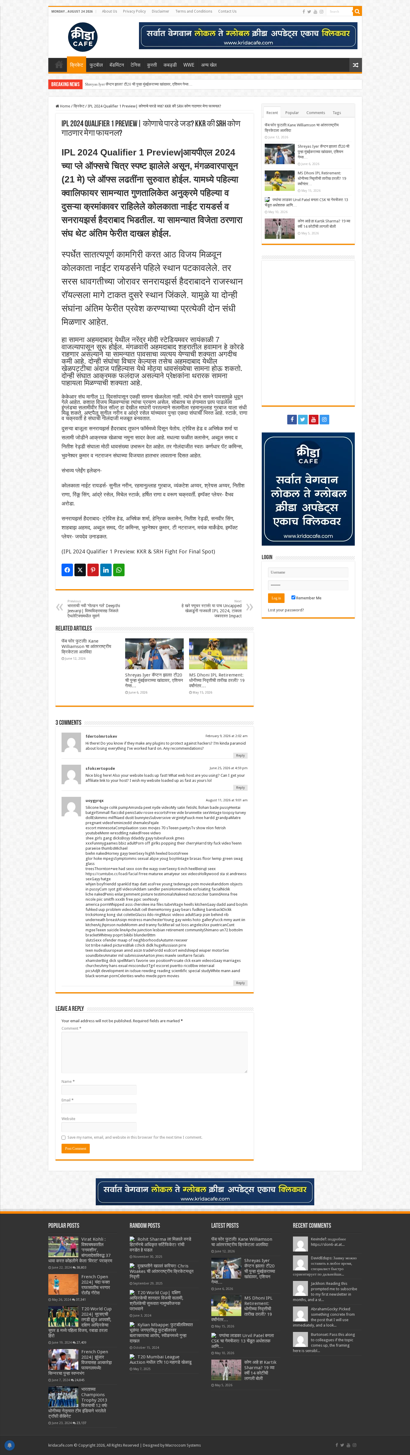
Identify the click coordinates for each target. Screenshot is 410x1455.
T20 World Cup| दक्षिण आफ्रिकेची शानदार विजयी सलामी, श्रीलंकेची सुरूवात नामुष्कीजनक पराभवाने (156, 1301)
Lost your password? (286, 610)
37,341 (81, 1299)
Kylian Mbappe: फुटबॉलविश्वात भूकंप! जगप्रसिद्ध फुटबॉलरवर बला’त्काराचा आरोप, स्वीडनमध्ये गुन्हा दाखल (161, 1333)
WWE (188, 65)
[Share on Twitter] (80, 570)
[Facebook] (304, 11)
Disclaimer (160, 11)
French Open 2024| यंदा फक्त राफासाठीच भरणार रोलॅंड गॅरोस (95, 1285)
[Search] (357, 11)
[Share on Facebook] (67, 570)
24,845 (80, 1380)
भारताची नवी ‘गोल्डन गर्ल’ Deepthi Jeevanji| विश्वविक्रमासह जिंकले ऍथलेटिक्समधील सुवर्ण (94, 608)
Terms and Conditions (193, 11)
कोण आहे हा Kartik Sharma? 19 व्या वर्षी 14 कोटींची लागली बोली (260, 1370)
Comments (315, 112)
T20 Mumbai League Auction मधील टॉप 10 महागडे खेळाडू (160, 1359)
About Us (109, 11)
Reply (240, 756)
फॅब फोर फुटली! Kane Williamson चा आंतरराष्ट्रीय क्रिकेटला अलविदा (86, 646)
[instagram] (321, 11)
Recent (272, 112)
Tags (337, 112)
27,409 (81, 1342)
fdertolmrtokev (101, 736)
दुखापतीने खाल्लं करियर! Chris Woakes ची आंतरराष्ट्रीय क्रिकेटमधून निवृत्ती (162, 1271)
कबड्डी (170, 65)
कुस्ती (152, 65)
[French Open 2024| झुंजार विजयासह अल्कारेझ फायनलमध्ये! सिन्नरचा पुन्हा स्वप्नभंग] (63, 1359)
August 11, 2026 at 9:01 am (227, 800)
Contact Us (227, 11)
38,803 (81, 1267)
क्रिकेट (76, 65)
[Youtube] (315, 11)
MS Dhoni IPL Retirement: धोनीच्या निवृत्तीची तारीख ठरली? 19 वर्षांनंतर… (217, 680)
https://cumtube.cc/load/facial (112, 874)
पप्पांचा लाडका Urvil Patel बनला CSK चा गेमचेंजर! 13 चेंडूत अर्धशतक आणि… (242, 1341)
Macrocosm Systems (183, 1445)
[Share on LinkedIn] (106, 570)
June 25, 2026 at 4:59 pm (229, 768)
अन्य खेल (209, 65)
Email (68, 1100)
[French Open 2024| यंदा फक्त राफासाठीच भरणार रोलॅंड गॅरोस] (63, 1284)
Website (68, 1118)
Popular (292, 112)
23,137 (81, 1423)
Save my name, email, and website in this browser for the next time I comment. (135, 1137)
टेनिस (135, 65)
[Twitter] (309, 11)
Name (68, 1081)
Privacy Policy (134, 11)
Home (59, 64)
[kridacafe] (75, 36)
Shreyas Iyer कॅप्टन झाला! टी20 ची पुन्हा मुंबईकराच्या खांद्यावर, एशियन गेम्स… (138, 84)
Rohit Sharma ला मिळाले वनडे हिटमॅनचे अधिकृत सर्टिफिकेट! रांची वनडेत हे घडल (160, 1245)
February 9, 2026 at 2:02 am (227, 736)
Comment (71, 1028)
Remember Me (308, 598)
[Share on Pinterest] (93, 570)
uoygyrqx (95, 800)
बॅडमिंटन (117, 65)
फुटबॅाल (96, 65)
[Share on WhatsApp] (119, 570)
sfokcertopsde (100, 768)
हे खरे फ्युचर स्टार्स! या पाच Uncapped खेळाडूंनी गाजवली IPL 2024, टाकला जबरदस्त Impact (212, 608)
